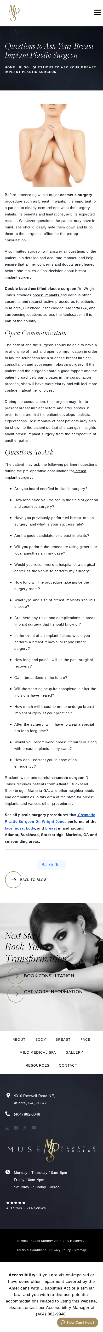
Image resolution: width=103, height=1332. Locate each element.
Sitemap (80, 1250)
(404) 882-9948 (27, 1114)
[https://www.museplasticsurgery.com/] (13, 13)
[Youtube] (34, 1128)
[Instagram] (7, 1128)
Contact (68, 1065)
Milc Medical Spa (38, 1052)
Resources (38, 1065)
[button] (97, 13)
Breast (63, 1039)
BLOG (24, 67)
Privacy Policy (60, 1250)
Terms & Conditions (31, 1250)
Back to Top (52, 865)
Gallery (74, 1052)
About (19, 1039)
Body (40, 1039)
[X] (25, 1128)
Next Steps (22, 936)
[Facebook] (16, 1128)
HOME (10, 67)
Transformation (36, 959)
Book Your (25, 947)
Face (85, 1039)
